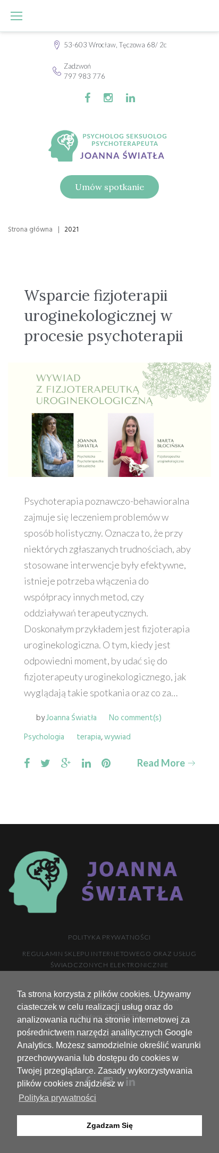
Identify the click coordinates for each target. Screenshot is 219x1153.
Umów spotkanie (109, 187)
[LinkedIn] (130, 98)
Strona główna (30, 229)
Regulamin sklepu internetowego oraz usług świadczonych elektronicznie (109, 959)
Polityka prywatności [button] (57, 1097)
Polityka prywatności (109, 937)
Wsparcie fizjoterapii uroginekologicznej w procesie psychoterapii (103, 316)
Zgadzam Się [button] (110, 1125)
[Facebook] (87, 98)
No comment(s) (135, 717)
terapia (89, 737)
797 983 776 (84, 76)
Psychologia (44, 737)
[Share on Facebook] (27, 763)
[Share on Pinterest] (106, 763)
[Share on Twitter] (45, 763)
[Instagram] (108, 98)
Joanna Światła (71, 717)
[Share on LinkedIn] (86, 763)
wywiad (117, 737)
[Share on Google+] (66, 763)
